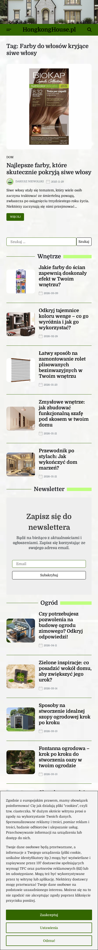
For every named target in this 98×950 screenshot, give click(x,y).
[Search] (89, 29)
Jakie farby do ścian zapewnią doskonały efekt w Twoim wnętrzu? (63, 276)
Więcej (15, 216)
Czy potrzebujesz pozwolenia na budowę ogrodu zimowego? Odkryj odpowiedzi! (61, 625)
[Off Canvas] (8, 30)
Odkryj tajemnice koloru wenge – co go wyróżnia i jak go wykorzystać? (63, 319)
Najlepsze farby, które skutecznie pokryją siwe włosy (48, 169)
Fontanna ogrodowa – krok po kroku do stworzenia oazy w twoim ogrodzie (64, 757)
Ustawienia (49, 928)
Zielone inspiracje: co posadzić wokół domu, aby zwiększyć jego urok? (65, 671)
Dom (10, 157)
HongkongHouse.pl (49, 29)
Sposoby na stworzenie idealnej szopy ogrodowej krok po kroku (64, 714)
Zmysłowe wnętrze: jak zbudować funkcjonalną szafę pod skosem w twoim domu (64, 413)
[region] (49, 870)
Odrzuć (49, 941)
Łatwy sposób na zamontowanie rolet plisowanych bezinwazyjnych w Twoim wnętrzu (62, 365)
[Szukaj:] (41, 242)
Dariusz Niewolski (29, 181)
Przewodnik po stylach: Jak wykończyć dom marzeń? (58, 459)
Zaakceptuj (49, 915)
